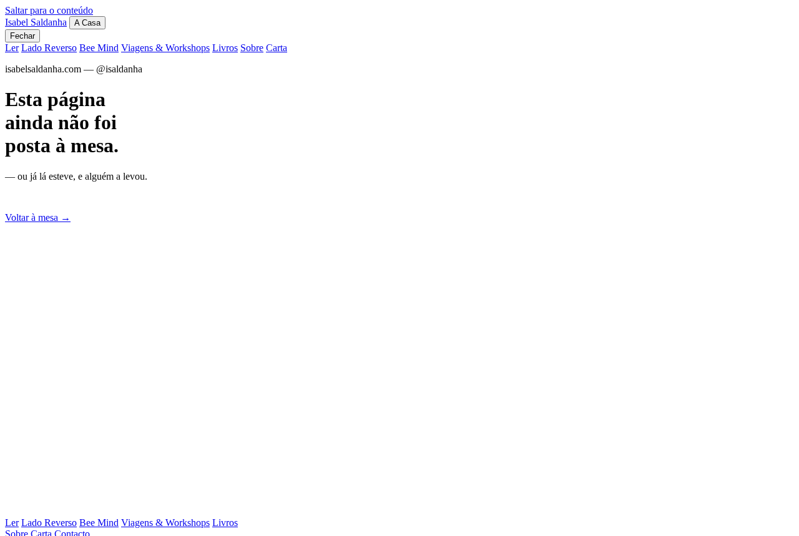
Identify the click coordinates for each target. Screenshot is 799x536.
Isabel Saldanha (36, 22)
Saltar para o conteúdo (49, 10)
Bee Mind (99, 47)
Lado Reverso (49, 47)
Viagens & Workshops (165, 47)
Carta (276, 47)
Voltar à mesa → (38, 217)
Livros (225, 47)
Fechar (22, 36)
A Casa (87, 22)
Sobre (251, 47)
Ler (12, 47)
